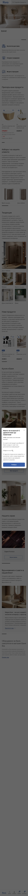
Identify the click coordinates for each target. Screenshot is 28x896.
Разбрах (14, 465)
